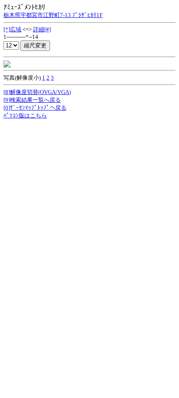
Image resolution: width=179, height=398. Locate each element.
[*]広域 (12, 29)
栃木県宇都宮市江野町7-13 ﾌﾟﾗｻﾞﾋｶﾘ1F (53, 15)
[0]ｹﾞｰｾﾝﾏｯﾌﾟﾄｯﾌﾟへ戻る (34, 107)
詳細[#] (42, 29)
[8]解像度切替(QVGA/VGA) (37, 92)
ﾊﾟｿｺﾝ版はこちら (25, 115)
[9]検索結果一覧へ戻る (32, 100)
